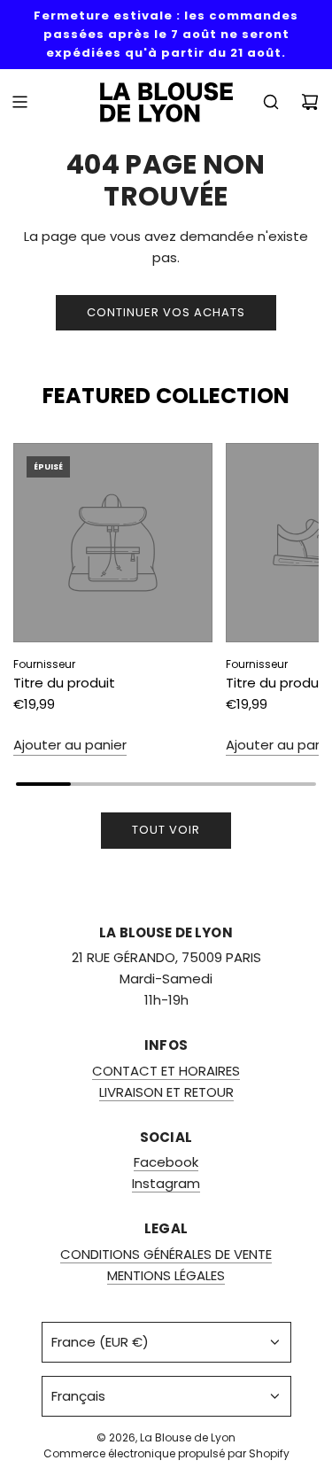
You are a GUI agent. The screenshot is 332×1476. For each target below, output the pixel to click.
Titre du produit (64, 682)
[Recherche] (270, 101)
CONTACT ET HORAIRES (166, 1070)
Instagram (166, 1183)
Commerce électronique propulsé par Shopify (166, 1453)
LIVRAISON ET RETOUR (166, 1092)
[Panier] (309, 101)
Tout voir (166, 829)
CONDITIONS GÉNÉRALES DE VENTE (166, 1254)
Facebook (166, 1162)
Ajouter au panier (70, 744)
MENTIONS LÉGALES (166, 1275)
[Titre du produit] (112, 542)
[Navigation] (19, 101)
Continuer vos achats (166, 312)
